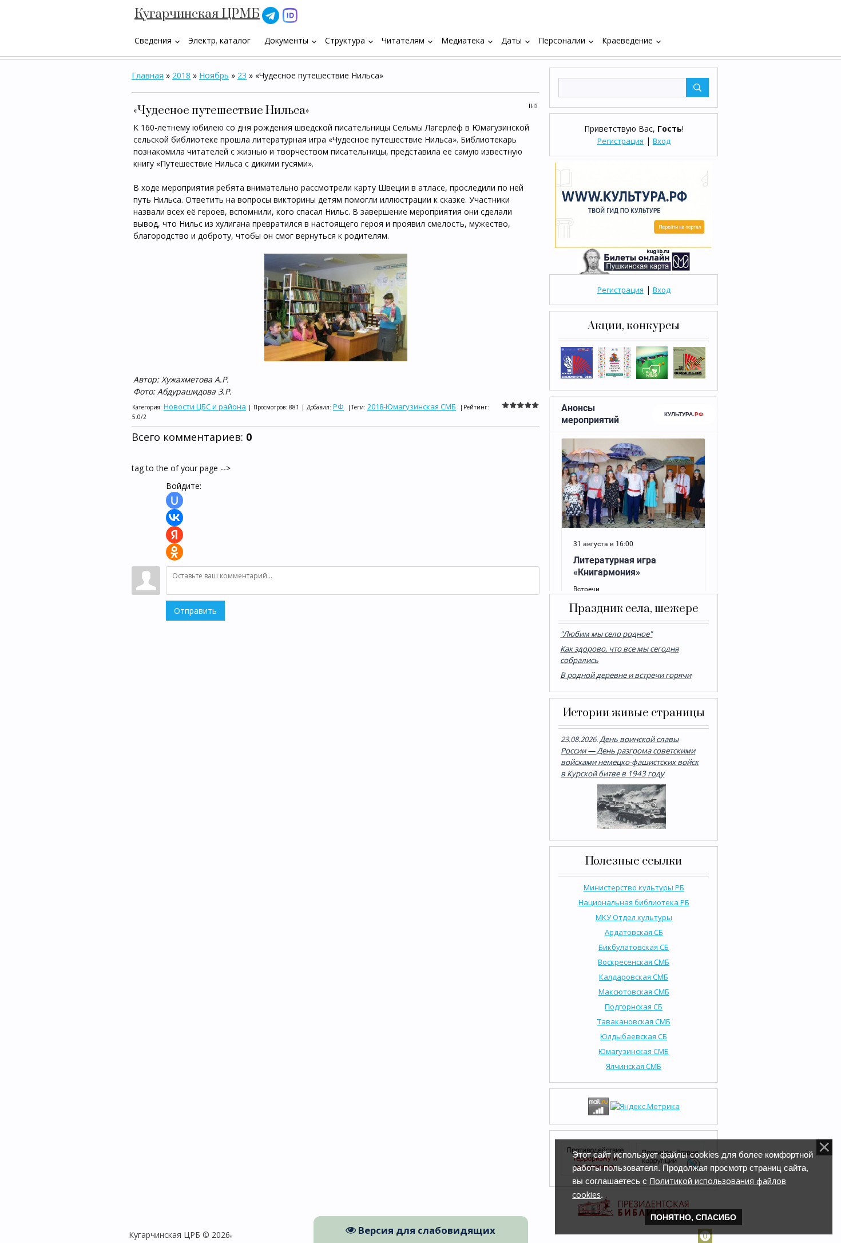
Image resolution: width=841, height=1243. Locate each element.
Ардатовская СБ (634, 932)
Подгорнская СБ (634, 1006)
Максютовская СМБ (633, 991)
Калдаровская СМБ (633, 977)
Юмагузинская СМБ (633, 1051)
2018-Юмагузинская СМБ (411, 406)
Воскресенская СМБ (633, 962)
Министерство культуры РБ (634, 887)
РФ (338, 406)
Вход (662, 141)
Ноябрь (214, 75)
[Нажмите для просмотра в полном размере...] (335, 306)
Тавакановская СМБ (634, 1021)
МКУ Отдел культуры (634, 917)
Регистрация (620, 141)
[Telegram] (270, 14)
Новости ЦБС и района (205, 406)
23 (242, 75)
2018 (181, 75)
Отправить (195, 610)
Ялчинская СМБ (633, 1066)
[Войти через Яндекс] (174, 534)
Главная (148, 75)
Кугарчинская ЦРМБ (197, 14)
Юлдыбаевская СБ (633, 1036)
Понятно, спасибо (693, 1217)
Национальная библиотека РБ (633, 902)
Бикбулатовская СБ (633, 947)
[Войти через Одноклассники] (174, 552)
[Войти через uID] (174, 500)
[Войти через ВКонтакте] (174, 517)
